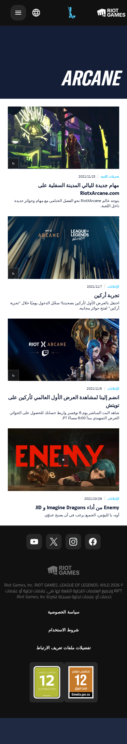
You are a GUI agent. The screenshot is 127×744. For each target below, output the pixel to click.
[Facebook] (93, 542)
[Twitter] (54, 542)
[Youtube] (34, 542)
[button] (63, 157)
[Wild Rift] (72, 12)
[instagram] (73, 542)
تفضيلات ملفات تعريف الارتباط (63, 647)
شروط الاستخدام (64, 629)
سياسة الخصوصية (63, 612)
